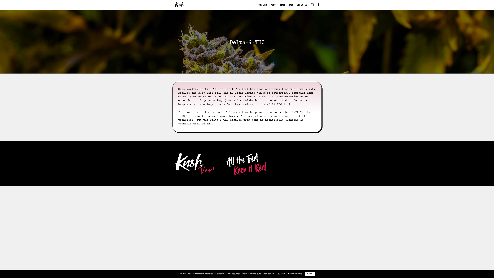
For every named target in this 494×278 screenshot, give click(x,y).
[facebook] (318, 4)
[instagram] (312, 4)
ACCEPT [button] (310, 274)
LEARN (282, 4)
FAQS (291, 4)
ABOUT (273, 4)
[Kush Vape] (179, 6)
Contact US (302, 4)
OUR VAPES (262, 4)
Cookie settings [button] (295, 274)
